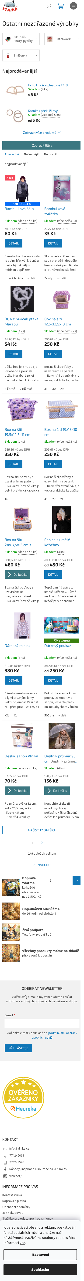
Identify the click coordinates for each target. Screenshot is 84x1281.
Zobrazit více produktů (39, 132)
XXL (7, 715)
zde (22, 1242)
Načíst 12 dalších (42, 830)
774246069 (16, 1155)
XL (15, 715)
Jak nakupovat (12, 1213)
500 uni (49, 715)
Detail (13, 243)
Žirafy (48, 278)
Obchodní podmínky (16, 1207)
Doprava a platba (14, 1201)
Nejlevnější (31, 154)
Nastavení (40, 1254)
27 (54, 499)
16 (6, 499)
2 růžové (26, 389)
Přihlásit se (18, 1048)
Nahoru (44, 865)
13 (51, 843)
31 (46, 389)
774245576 (16, 1162)
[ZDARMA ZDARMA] (61, 625)
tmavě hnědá (14, 278)
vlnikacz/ (15, 1176)
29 (61, 389)
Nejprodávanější (16, 164)
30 (54, 389)
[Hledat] (49, 5)
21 (61, 499)
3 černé (10, 389)
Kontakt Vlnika (12, 1195)
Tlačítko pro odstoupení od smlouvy (27, 1218)
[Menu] (73, 5)
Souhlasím (40, 1269)
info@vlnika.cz (19, 1148)
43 (46, 499)
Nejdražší (50, 154)
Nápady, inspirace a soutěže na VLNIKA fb (38, 1169)
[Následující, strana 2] (42, 843)
